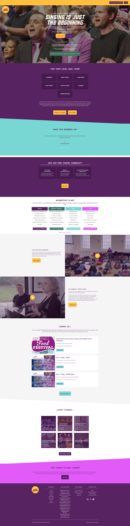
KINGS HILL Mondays (65, 504)
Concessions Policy (92, 495)
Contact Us (51, 502)
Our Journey (51, 498)
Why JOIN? (69, 36)
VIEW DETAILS (60, 350)
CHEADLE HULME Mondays (65, 495)
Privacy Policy (89, 522)
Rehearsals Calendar (78, 492)
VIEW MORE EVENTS (65, 394)
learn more (36, 260)
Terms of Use (95, 522)
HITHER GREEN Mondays (65, 501)
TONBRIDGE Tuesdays (65, 510)
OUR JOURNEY (72, 112)
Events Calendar (78, 490)
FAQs (51, 501)
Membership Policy (92, 492)
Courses (51, 495)
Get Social (79, 495)
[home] (5, 9)
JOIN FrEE (65, 186)
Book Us (51, 499)
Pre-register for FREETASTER (116, 2)
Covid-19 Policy (92, 493)
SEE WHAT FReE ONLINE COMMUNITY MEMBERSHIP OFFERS (65, 54)
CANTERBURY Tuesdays (65, 493)
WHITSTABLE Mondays (65, 517)
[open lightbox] (97, 255)
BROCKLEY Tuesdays (65, 492)
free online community (61, 44)
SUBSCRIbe (65, 477)
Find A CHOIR (60, 36)
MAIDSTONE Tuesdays (65, 507)
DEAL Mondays (65, 496)
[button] (124, 9)
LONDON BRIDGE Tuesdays (65, 505)
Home (51, 490)
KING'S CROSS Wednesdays (65, 502)
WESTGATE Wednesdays (65, 514)
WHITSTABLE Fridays (65, 515)
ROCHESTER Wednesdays (65, 508)
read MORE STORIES (65, 454)
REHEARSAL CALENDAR (59, 112)
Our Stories (78, 493)
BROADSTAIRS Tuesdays (65, 490)
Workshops (51, 496)
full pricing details (66, 232)
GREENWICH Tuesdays (65, 499)
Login (126, 2)
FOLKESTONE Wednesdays (65, 498)
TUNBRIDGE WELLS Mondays (65, 512)
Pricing (51, 493)
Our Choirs (51, 492)
